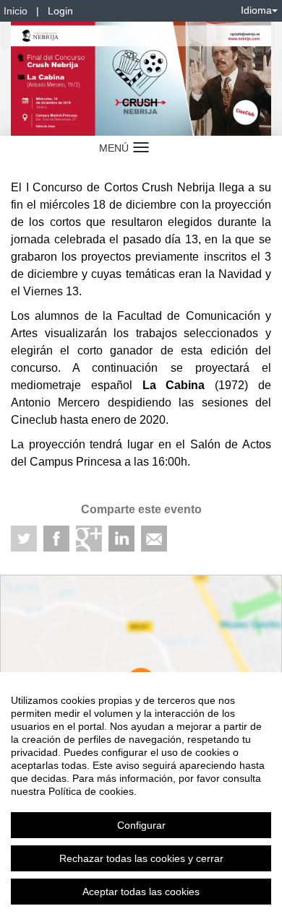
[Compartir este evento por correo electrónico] (154, 539)
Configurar (141, 825)
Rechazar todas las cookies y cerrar (141, 858)
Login (60, 11)
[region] (141, 795)
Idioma (256, 10)
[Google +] (89, 539)
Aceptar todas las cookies (141, 891)
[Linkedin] (121, 539)
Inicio (15, 11)
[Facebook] (56, 539)
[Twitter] (24, 539)
